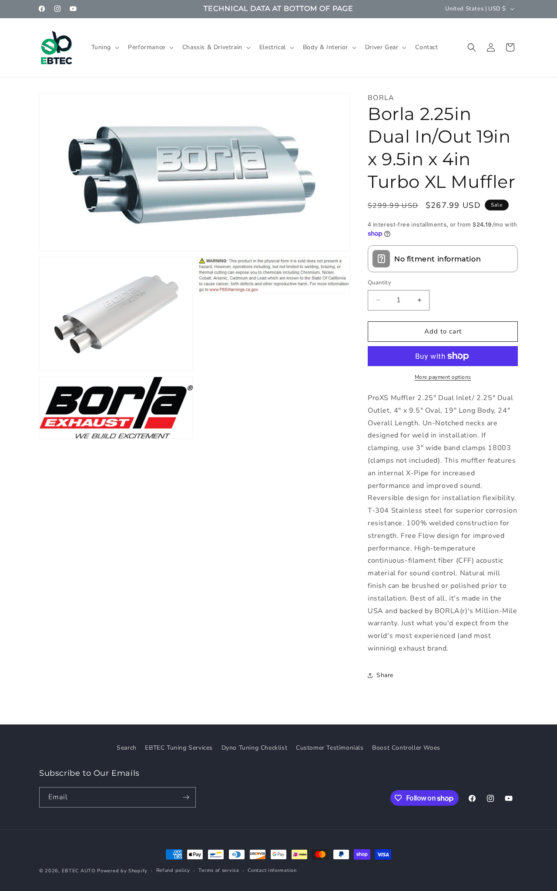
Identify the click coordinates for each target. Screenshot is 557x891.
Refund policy (173, 870)
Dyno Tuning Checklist (254, 748)
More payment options (443, 377)
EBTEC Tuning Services (179, 748)
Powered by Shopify (122, 871)
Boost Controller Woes (406, 748)
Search (127, 748)
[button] (104, 47)
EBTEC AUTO (79, 871)
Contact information (272, 870)
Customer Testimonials (330, 748)
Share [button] (384, 675)
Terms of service (218, 870)
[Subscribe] (185, 797)
